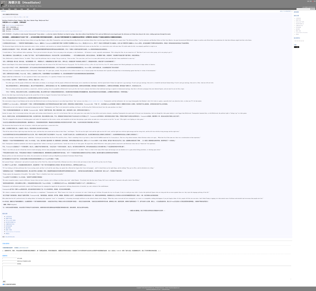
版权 (28, 9)
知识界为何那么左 (300, 23)
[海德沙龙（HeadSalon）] (4, 6)
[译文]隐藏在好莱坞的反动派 (10, 14)
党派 (6, 236)
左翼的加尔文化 (299, 25)
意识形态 (10, 236)
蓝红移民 (298, 29)
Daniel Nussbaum (10, 25)
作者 (9, 9)
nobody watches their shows (95, 101)
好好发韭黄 (298, 27)
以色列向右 (298, 18)
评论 (20, 17)
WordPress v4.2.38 (156, 289)
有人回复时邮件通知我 (10, 284)
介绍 (3, 9)
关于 (34, 9)
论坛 (22, 9)
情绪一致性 (298, 31)
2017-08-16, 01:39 (24, 247)
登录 (311, 1)
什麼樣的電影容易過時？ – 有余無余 (10, 247)
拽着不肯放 (298, 20)
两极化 (297, 34)
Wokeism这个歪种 (300, 22)
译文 (27, 17)
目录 (15, 9)
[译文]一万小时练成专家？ (285, 11)
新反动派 (4, 11)
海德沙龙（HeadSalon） (25, 2)
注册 (308, 1)
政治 (14, 236)
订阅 (315, 1)
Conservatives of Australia (302, 32)
